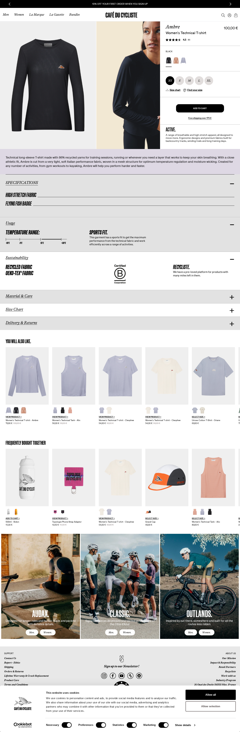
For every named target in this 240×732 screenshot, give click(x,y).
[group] (27, 386)
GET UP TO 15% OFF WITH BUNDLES (200, 3)
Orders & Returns (14, 671)
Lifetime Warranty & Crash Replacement (26, 675)
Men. (32, 632)
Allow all (210, 694)
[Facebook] (112, 675)
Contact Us (10, 658)
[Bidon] (27, 477)
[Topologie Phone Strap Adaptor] (73, 477)
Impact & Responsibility (223, 662)
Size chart (175, 90)
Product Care (11, 680)
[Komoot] (139, 675)
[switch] (101, 725)
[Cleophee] (120, 376)
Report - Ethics (12, 662)
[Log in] (228, 14)
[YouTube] (121, 675)
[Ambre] (27, 376)
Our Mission (229, 658)
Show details (183, 725)
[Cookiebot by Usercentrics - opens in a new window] (22, 725)
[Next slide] (230, 4)
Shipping (8, 667)
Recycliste (230, 671)
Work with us (228, 675)
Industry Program (226, 680)
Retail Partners (227, 667)
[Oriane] (213, 376)
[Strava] (130, 675)
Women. (47, 632)
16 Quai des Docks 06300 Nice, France (215, 684)
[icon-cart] (235, 14)
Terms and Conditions (16, 684)
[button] (200, 108)
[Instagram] (103, 675)
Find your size (194, 90)
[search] (222, 14)
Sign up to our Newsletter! (121, 666)
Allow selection (210, 706)
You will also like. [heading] (18, 341)
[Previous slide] (9, 4)
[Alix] (73, 376)
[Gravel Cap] (166, 477)
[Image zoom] (48, 85)
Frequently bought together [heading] (26, 443)
